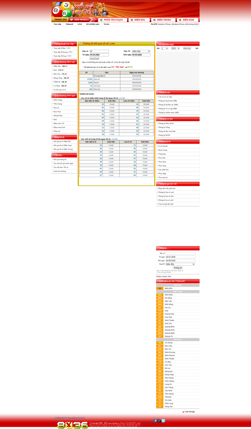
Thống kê (69, 24)
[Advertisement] (125, 33)
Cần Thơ (168, 365)
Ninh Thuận (169, 320)
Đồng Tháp (169, 375)
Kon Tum (168, 317)
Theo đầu (161, 158)
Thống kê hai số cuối (166, 192)
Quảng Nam (170, 330)
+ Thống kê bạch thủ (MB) (167, 101)
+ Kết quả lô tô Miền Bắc (61, 141)
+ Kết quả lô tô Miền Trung (62, 149)
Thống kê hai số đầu (166, 196)
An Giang (168, 343)
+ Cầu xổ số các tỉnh (164, 97)
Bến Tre (168, 349)
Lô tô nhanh (163, 146)
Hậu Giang (169, 378)
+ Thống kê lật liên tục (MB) (167, 105)
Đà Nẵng (168, 298)
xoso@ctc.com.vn (147, 423)
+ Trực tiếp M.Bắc (59, 48)
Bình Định (169, 295)
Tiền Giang (169, 394)
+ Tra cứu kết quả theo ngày (62, 163)
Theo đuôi (162, 162)
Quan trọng (162, 150)
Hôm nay (187, 48)
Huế (166, 311)
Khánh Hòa (169, 314)
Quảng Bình (169, 327)
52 (91, 86)
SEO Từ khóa (66, 418)
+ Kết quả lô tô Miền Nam (62, 145)
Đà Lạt (167, 368)
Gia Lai (168, 308)
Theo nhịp (162, 174)
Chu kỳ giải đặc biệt (165, 204)
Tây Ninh (168, 391)
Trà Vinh (168, 400)
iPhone (168, 24)
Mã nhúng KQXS (192, 24)
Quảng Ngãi (169, 333)
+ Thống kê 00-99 (163, 135)
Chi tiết (122, 98)
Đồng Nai (168, 371)
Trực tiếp (57, 24)
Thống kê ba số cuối (165, 200)
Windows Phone (178, 24)
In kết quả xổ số (60, 90)
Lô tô (80, 24)
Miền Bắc (169, 288)
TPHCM (168, 397)
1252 (90, 83)
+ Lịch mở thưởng (59, 171)
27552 (89, 79)
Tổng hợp (162, 154)
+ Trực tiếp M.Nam (59, 56)
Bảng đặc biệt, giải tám (166, 188)
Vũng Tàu (169, 407)
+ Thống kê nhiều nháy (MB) (168, 113)
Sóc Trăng (169, 387)
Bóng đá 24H (78, 418)
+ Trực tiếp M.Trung (60, 52)
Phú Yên (168, 324)
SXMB (57, 418)
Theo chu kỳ (163, 177)
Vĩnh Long (169, 403)
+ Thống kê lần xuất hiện (166, 131)
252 (90, 89)
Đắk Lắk (168, 301)
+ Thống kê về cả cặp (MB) (167, 109)
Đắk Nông (169, 304)
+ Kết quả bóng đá (59, 159)
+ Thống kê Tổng (163, 127)
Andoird (161, 24)
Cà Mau (168, 362)
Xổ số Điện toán (92, 24)
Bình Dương (170, 352)
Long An (168, 384)
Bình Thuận (169, 359)
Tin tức (107, 24)
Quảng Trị (169, 336)
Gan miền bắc (163, 170)
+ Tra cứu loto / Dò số (60, 167)
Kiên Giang (169, 381)
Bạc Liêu (168, 346)
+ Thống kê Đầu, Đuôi (165, 123)
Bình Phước (170, 355)
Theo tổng (162, 166)
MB (159, 288)
